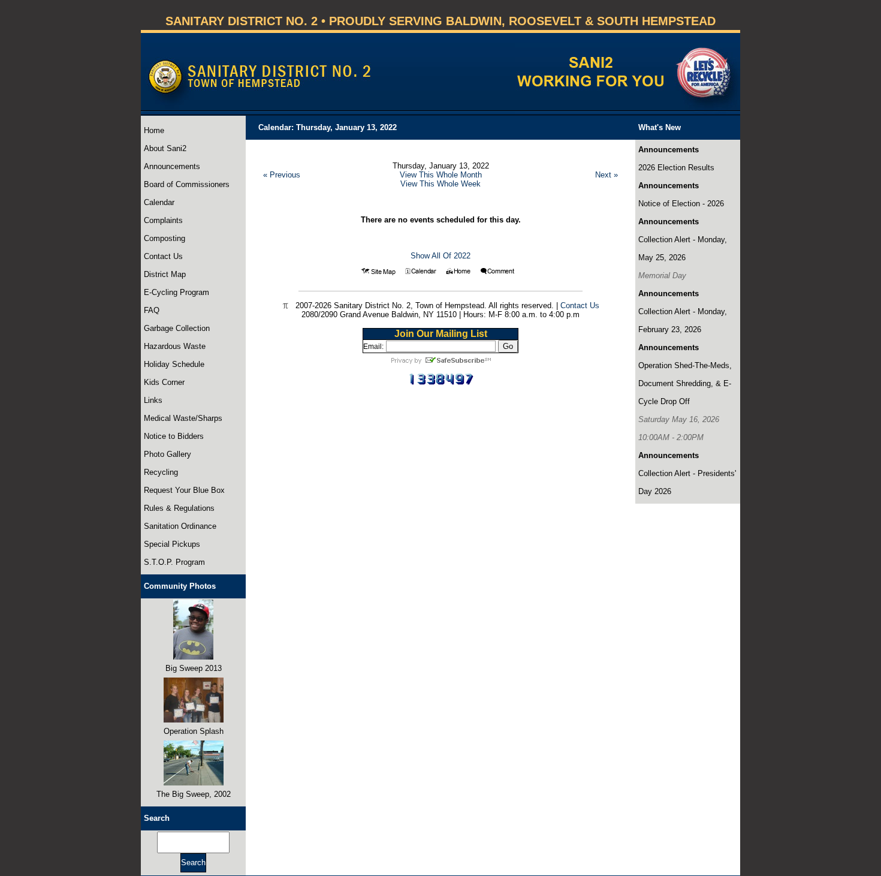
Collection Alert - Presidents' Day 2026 (687, 482)
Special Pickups (172, 544)
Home (154, 130)
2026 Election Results (676, 167)
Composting (164, 238)
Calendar (159, 202)
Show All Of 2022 (440, 255)
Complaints (163, 220)
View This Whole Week (440, 183)
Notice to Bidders (174, 436)
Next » (606, 174)
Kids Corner (164, 382)
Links (153, 400)
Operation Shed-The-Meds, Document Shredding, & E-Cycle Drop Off (685, 383)
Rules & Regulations (179, 508)
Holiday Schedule (174, 364)
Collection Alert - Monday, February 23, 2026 (682, 320)
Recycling (161, 472)
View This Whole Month (441, 174)
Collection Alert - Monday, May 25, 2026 (682, 248)
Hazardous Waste (175, 346)
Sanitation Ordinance (180, 526)
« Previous (281, 174)
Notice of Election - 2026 (681, 203)
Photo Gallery (167, 454)
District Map (165, 274)
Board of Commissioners (187, 184)
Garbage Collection (177, 328)
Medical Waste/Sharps (183, 418)
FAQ (151, 310)
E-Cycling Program (176, 292)
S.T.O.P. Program (174, 562)
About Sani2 (165, 148)
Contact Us (163, 256)
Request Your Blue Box (184, 490)
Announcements (172, 166)
